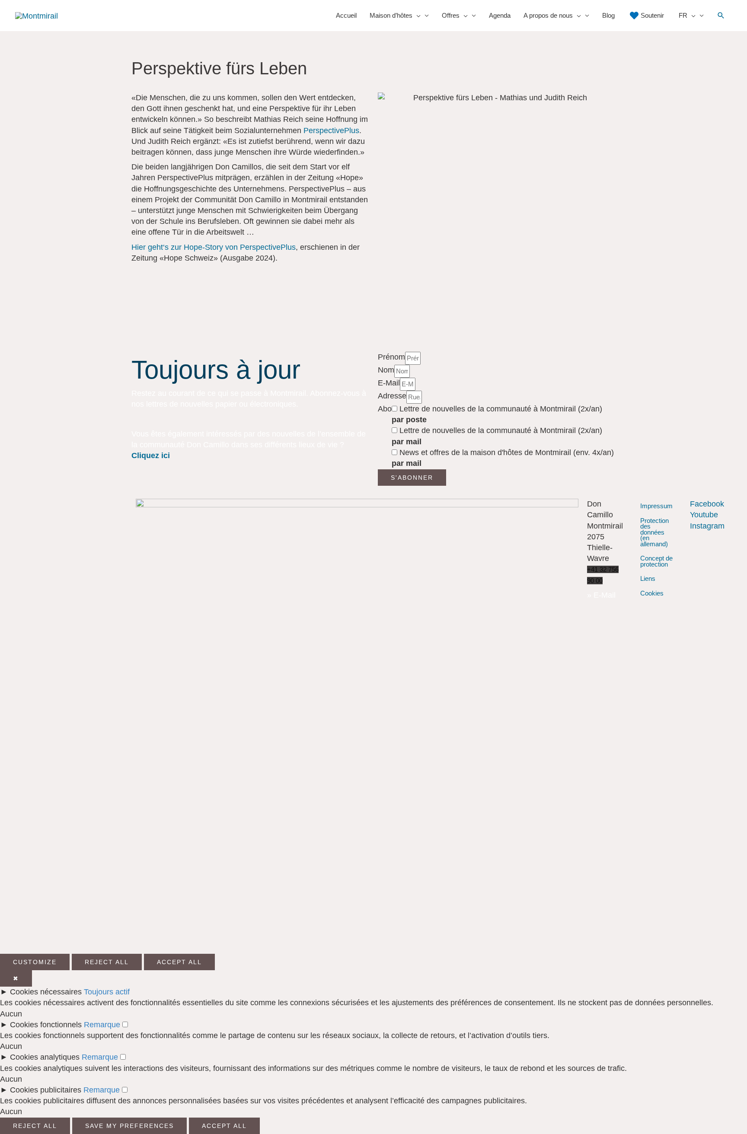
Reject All (107, 962)
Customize (35, 962)
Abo (385, 409)
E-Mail (389, 383)
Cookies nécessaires (46, 991)
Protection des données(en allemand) (654, 532)
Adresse (392, 396)
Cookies (652, 593)
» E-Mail (601, 595)
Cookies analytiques (45, 1057)
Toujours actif (107, 991)
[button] (721, 15)
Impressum (656, 506)
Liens (647, 578)
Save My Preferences (129, 1125)
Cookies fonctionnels (46, 1024)
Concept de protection (656, 561)
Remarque (102, 1024)
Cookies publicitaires (45, 1090)
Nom (386, 370)
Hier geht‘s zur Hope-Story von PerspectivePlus (213, 247)
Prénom (391, 357)
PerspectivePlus (331, 130)
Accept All (179, 962)
